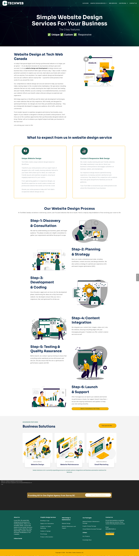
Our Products (86, 536)
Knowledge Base (87, 540)
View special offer (107, 425)
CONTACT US (133, 3)
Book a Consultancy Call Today (90, 408)
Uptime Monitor (110, 534)
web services (113, 3)
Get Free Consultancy (98, 495)
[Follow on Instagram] (17, 542)
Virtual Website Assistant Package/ (92, 529)
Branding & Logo (44, 520)
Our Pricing (122, 3)
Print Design (43, 534)
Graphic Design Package (89, 526)
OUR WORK (85, 3)
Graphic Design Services (98, 3)
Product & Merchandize (46, 536)
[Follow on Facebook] (14, 542)
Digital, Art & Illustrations (47, 523)
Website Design (66, 523)
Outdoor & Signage (45, 531)
